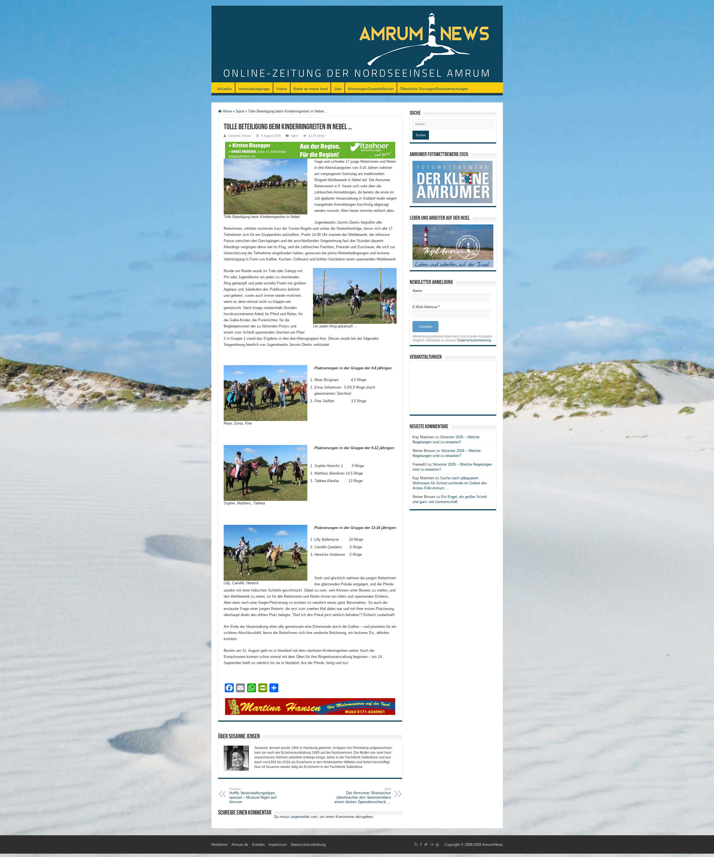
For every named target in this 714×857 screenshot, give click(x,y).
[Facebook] (421, 844)
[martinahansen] (310, 706)
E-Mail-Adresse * (426, 307)
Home (226, 111)
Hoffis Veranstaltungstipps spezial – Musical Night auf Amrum (252, 795)
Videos (281, 89)
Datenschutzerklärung (474, 340)
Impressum (278, 844)
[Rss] (416, 844)
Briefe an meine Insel (310, 89)
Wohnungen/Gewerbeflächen (371, 89)
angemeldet (300, 817)
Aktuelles (224, 89)
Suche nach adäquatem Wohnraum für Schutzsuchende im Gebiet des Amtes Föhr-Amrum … (450, 483)
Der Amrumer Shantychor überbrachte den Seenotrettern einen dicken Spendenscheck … (362, 795)
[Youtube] (437, 844)
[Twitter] (426, 844)
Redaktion (219, 844)
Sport (240, 111)
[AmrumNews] (357, 44)
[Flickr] (432, 844)
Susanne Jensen (239, 135)
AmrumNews (492, 844)
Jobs (338, 89)
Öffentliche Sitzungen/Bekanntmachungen (434, 89)
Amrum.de (239, 844)
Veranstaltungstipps (254, 89)
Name (417, 291)
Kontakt (258, 844)
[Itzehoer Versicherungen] (310, 150)
